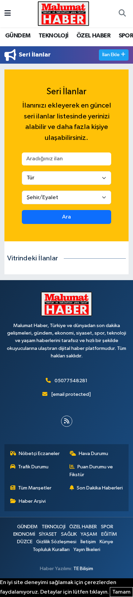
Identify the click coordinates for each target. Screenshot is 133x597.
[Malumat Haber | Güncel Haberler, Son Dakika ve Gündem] (63, 13)
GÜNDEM (17, 36)
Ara (66, 217)
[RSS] (66, 421)
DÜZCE (24, 541)
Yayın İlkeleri (86, 549)
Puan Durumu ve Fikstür (91, 470)
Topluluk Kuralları (51, 549)
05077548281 (71, 380)
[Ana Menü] (7, 13)
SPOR (107, 526)
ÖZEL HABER (93, 36)
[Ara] (122, 13)
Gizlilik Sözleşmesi (56, 541)
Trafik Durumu (33, 466)
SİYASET (48, 534)
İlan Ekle (111, 54)
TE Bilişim (83, 568)
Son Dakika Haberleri (100, 487)
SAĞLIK (69, 534)
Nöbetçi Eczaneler (39, 453)
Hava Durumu (93, 453)
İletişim (88, 541)
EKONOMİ (24, 534)
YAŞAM (88, 534)
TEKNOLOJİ (54, 36)
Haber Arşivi (32, 501)
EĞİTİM (109, 534)
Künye (106, 541)
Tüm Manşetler (34, 487)
